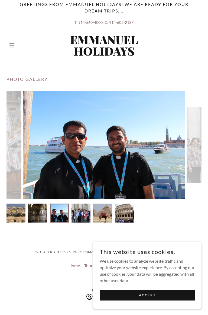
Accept (147, 295)
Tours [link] (89, 265)
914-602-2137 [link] (121, 22)
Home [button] (74, 265)
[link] (104, 53)
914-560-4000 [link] (90, 22)
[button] (21, 45)
